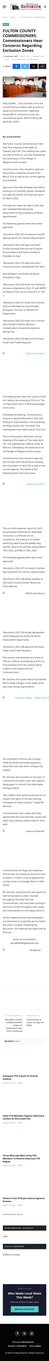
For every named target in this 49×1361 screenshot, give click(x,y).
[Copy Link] (42, 66)
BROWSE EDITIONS (24, 1309)
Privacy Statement (17, 1346)
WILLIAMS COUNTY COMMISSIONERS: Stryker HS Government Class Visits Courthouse (13, 1025)
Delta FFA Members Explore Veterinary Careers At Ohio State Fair (23, 1117)
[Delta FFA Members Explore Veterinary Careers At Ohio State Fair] (24, 1100)
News (6, 24)
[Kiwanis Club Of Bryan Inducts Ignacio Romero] (24, 1182)
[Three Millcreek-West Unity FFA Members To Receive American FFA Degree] (24, 1140)
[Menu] (4, 7)
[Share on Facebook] (16, 66)
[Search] (44, 7)
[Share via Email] (34, 66)
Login (5, 1236)
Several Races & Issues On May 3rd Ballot (35, 1022)
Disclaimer (35, 1346)
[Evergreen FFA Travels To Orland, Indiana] (24, 1060)
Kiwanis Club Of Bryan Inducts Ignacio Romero (24, 1200)
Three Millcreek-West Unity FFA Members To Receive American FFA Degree (21, 1158)
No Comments (19, 59)
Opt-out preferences (23, 1342)
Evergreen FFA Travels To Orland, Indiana (20, 1077)
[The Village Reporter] (25, 7)
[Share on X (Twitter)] (25, 66)
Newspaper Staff (11, 56)
